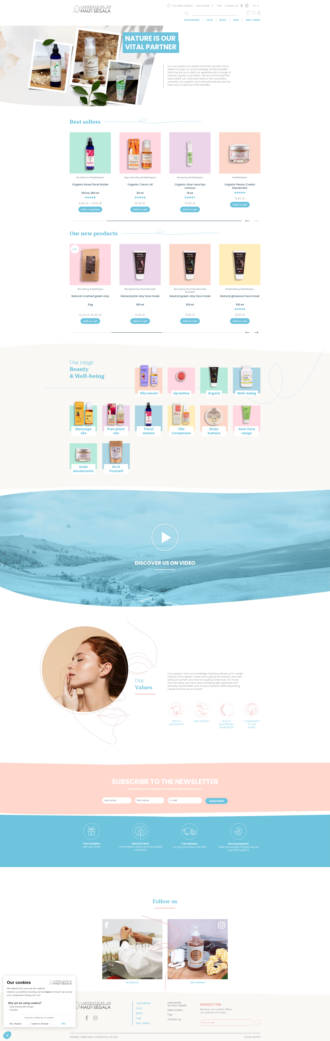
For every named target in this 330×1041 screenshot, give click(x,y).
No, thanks (15, 1023)
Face (209, 20)
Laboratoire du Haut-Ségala (177, 1004)
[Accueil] (91, 10)
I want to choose (39, 1023)
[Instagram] (246, 5)
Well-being (253, 20)
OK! (63, 1023)
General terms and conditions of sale (94, 1037)
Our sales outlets (182, 5)
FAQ (219, 5)
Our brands (203, 5)
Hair (236, 20)
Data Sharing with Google (22, 1007)
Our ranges (192, 20)
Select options (90, 209)
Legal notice (252, 1037)
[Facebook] (241, 5)
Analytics (14, 1010)
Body (222, 20)
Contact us (231, 5)
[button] (247, 219)
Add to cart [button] (140, 209)
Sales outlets (175, 1010)
